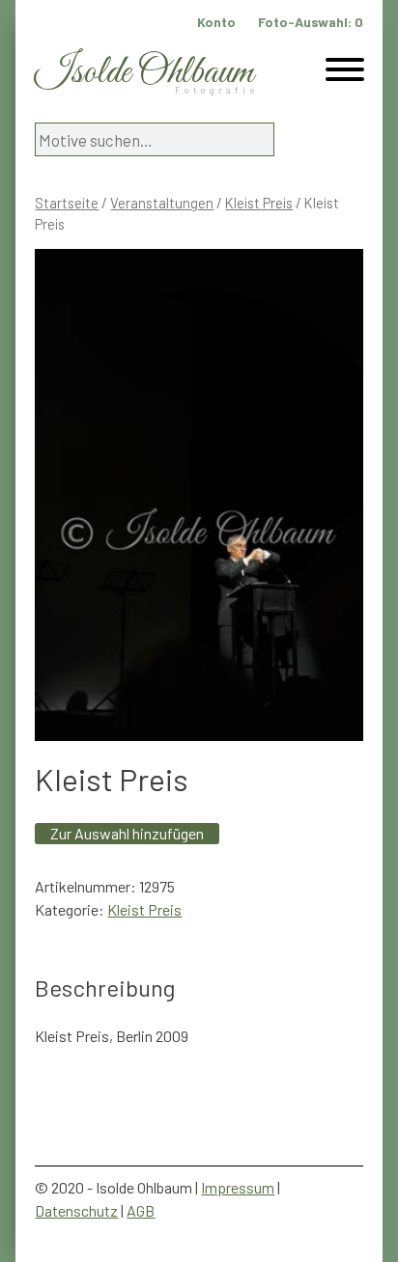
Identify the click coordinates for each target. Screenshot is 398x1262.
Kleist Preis (259, 202)
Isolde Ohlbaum (144, 72)
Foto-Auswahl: (310, 22)
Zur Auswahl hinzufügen (127, 833)
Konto (216, 22)
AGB (141, 1210)
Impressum (237, 1187)
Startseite (67, 202)
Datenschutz (76, 1210)
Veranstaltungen (161, 202)
